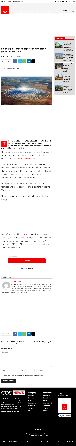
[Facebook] (55, 1)
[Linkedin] (29, 61)
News (3, 46)
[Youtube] (63, 1)
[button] (73, 11)
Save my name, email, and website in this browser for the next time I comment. (23, 375)
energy (24, 234)
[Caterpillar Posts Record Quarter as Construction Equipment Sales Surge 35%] (59, 88)
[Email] (33, 61)
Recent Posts (12, 277)
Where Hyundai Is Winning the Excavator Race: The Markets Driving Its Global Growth (67, 67)
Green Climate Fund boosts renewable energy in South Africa (41, 342)
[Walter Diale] (6, 285)
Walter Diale (6, 57)
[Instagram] (58, 1)
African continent (27, 158)
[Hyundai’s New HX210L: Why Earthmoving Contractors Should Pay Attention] (59, 77)
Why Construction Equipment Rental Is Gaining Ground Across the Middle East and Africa (68, 57)
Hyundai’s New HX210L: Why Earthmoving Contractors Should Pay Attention (67, 78)
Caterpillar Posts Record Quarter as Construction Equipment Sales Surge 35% (67, 89)
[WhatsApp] (24, 61)
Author (4, 277)
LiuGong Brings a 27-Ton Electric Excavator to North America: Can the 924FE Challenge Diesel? (68, 46)
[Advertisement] (26, 30)
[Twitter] (60, 1)
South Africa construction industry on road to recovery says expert (12, 342)
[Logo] (4, 12)
